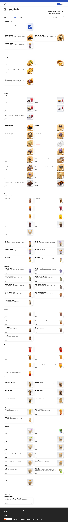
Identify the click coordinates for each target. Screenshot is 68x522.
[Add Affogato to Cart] (32, 484)
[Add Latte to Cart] (32, 234)
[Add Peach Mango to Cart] (63, 359)
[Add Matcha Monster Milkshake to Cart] (32, 281)
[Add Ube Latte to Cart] (32, 433)
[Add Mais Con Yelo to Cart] (32, 261)
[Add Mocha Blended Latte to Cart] (63, 394)
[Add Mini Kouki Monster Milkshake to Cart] (63, 289)
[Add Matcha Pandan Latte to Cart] (63, 473)
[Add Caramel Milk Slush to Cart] (32, 422)
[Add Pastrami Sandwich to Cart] (63, 64)
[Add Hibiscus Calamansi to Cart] (63, 210)
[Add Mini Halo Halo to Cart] (63, 245)
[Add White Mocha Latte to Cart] (32, 457)
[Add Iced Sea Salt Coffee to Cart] (63, 226)
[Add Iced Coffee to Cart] (32, 226)
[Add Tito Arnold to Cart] (32, 375)
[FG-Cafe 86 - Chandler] (5, 4)
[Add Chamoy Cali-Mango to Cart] (63, 414)
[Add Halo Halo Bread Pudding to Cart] (63, 153)
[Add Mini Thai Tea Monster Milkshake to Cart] (63, 297)
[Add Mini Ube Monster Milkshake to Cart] (63, 273)
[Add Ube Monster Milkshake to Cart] (32, 273)
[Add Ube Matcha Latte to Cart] (63, 433)
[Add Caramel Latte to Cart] (63, 457)
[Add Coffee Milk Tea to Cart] (32, 332)
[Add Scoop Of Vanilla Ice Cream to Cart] (63, 177)
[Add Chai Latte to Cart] (63, 465)
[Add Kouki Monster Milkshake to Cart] (32, 289)
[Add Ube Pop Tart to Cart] (32, 169)
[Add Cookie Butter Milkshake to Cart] (32, 305)
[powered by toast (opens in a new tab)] (8, 519)
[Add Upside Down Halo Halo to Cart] (32, 48)
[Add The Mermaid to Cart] (63, 202)
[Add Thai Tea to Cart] (32, 210)
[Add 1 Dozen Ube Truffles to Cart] (32, 185)
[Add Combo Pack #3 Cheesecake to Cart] (32, 110)
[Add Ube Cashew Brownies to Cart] (63, 169)
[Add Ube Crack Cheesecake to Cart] (63, 40)
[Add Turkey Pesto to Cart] (32, 64)
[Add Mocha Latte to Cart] (63, 449)
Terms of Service (15, 519)
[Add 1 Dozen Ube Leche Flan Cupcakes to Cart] (63, 185)
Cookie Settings (39, 519)
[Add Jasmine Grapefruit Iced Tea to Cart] (32, 359)
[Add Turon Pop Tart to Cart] (63, 161)
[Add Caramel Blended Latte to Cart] (63, 402)
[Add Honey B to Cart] (32, 340)
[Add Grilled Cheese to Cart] (32, 72)
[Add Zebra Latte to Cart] (32, 465)
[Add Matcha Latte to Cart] (32, 441)
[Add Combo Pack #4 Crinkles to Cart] (63, 110)
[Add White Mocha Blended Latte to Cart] (32, 402)
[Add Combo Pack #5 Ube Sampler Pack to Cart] (32, 118)
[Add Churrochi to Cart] (32, 84)
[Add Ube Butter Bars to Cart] (63, 137)
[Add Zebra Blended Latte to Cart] (32, 394)
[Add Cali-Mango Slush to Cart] (32, 414)
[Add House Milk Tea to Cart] (32, 202)
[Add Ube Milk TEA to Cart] (32, 316)
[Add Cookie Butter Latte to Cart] (32, 449)
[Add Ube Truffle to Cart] (63, 129)
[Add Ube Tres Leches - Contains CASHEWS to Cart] (32, 153)
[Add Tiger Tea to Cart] (32, 324)
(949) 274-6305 (6, 511)
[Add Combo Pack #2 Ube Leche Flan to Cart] (63, 102)
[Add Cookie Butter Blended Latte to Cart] (32, 386)
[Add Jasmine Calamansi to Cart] (32, 218)
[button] (6, 17)
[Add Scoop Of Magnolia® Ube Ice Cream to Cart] (32, 177)
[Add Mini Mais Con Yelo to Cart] (63, 261)
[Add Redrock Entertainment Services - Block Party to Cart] (32, 503)
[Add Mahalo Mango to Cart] (32, 367)
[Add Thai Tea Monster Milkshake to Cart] (32, 297)
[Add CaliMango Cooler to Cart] (63, 367)
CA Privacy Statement (31, 519)
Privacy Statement (23, 519)
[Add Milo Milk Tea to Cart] (63, 316)
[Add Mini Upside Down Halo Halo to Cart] (63, 253)
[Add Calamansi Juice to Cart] (63, 218)
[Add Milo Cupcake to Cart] (32, 161)
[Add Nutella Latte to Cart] (63, 441)
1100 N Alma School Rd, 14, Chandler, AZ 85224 (12, 512)
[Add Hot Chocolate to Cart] (32, 473)
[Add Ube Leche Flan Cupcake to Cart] (32, 40)
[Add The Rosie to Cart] (63, 332)
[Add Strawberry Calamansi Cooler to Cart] (63, 351)
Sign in (62, 4)
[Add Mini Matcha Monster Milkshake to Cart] (63, 281)
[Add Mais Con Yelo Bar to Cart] (32, 145)
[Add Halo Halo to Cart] (32, 245)
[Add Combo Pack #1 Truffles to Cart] (32, 102)
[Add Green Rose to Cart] (63, 324)
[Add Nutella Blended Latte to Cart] (63, 386)
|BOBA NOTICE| (32, 1)
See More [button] (36, 1)
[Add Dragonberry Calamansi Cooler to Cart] (32, 351)
